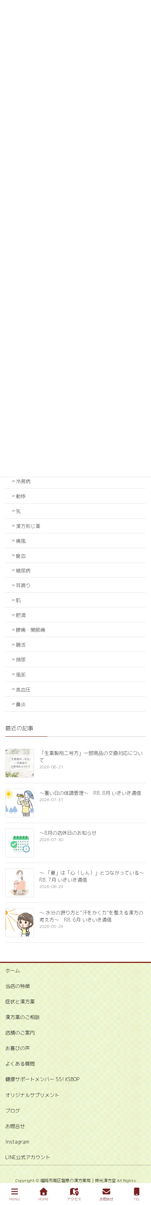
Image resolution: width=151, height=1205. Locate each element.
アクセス (74, 1199)
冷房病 (23, 481)
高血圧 (23, 689)
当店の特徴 (17, 986)
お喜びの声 (17, 1048)
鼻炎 (21, 704)
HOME (43, 1199)
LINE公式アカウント (27, 1157)
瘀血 (21, 555)
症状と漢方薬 (20, 1001)
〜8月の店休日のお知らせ (68, 832)
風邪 (21, 674)
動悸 (21, 496)
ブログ (12, 1110)
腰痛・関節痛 (30, 630)
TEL (136, 1199)
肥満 (21, 615)
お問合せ (15, 1126)
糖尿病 (23, 570)
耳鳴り (23, 585)
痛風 (21, 541)
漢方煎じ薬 (28, 526)
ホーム (12, 970)
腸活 (21, 644)
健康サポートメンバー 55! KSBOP (42, 1079)
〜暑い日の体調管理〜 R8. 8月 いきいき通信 (90, 793)
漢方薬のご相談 (22, 1017)
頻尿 (21, 659)
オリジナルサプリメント (32, 1095)
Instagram (17, 1141)
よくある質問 (20, 1063)
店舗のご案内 (20, 1032)
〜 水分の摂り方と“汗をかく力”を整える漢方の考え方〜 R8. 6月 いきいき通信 (91, 916)
